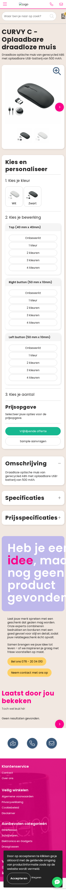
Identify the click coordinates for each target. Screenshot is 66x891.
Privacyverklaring (12, 802)
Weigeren (36, 877)
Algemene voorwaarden (17, 796)
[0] (62, 16)
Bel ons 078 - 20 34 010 (27, 661)
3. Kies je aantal (19, 394)
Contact (7, 773)
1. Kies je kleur (17, 180)
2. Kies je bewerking (23, 217)
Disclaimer (8, 813)
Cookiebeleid (10, 807)
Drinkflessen (9, 830)
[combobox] (25, 16)
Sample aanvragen (33, 441)
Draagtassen (10, 846)
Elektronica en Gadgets (17, 841)
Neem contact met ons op (29, 673)
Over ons (7, 778)
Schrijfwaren (10, 835)
